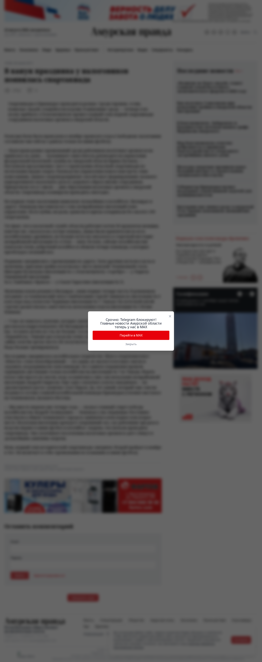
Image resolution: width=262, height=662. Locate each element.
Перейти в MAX (131, 335)
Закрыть (131, 344)
